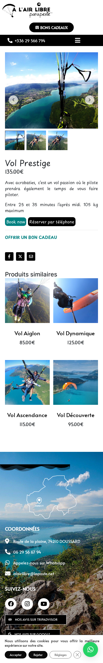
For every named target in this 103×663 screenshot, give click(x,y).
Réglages (60, 655)
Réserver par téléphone (51, 221)
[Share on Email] (31, 256)
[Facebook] (10, 604)
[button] (90, 649)
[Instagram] (27, 604)
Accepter (16, 655)
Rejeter (38, 655)
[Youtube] (44, 604)
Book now (15, 221)
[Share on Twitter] (20, 256)
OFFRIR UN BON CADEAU (31, 237)
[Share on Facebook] (9, 256)
